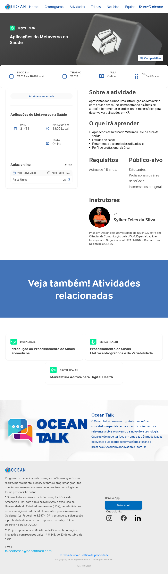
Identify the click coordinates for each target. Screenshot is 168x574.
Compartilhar (152, 58)
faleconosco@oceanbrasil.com (28, 551)
